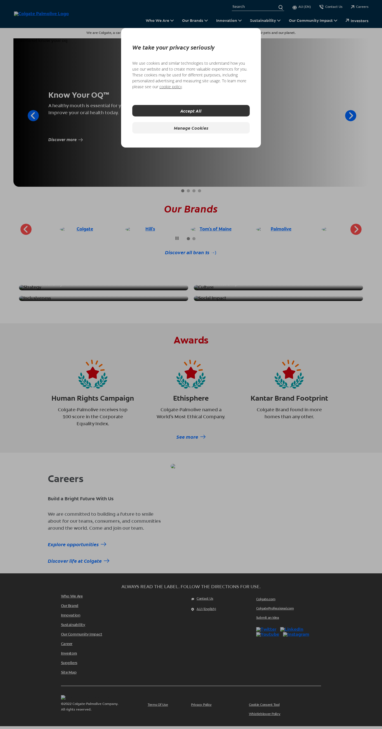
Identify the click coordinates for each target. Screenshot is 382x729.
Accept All (191, 111)
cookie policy (170, 86)
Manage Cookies (191, 128)
